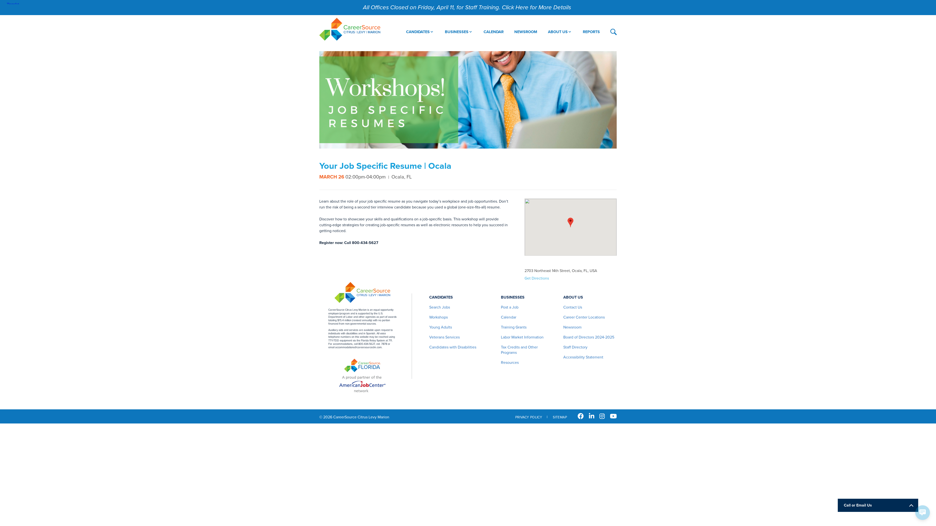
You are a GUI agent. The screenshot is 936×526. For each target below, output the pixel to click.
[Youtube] (613, 416)
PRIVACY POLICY (528, 417)
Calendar (508, 317)
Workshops (438, 317)
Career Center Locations (584, 317)
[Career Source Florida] (362, 366)
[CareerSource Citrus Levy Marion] (349, 30)
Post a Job (509, 307)
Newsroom (572, 327)
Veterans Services (444, 337)
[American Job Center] (362, 383)
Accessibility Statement (583, 357)
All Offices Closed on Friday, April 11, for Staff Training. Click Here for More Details (467, 7)
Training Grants (513, 327)
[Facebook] (581, 416)
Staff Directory (575, 347)
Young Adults (440, 327)
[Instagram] (602, 416)
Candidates (441, 297)
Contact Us (572, 307)
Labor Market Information (522, 337)
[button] (570, 222)
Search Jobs (439, 307)
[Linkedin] (591, 416)
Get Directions (537, 278)
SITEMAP (560, 417)
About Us (573, 297)
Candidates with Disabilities (452, 347)
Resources (510, 362)
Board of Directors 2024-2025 (588, 337)
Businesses (513, 297)
